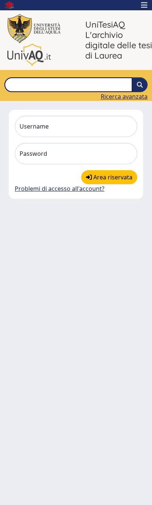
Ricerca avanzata (124, 96)
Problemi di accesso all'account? (59, 189)
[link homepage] (12, 5)
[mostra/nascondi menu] (144, 5)
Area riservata (112, 177)
